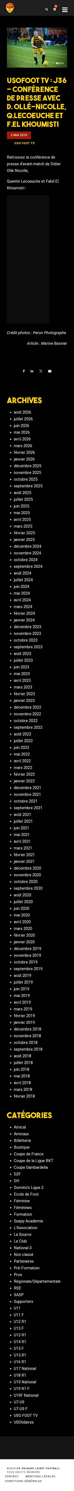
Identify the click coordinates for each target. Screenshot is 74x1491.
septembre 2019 (28, 968)
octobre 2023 (25, 640)
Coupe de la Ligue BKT (33, 1160)
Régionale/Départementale (37, 1281)
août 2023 (22, 653)
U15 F (19, 1348)
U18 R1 (20, 1375)
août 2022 (22, 734)
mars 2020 (23, 928)
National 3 (23, 1247)
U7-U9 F (21, 1408)
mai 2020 (22, 915)
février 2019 (24, 1015)
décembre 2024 (27, 546)
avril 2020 (22, 921)
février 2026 (24, 452)
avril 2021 (22, 841)
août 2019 (22, 975)
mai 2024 (22, 593)
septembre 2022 (28, 727)
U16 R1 (20, 1361)
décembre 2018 (27, 1029)
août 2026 (22, 412)
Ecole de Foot (26, 1194)
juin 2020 (21, 908)
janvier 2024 (24, 620)
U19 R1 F (22, 1388)
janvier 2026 (24, 459)
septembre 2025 (28, 486)
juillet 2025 (23, 499)
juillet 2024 (23, 579)
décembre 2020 (27, 868)
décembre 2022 (27, 707)
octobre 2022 (25, 720)
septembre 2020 (28, 888)
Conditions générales (23, 1481)
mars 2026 (23, 445)
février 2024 (24, 613)
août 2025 (22, 492)
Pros (18, 1274)
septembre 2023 (28, 647)
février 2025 (24, 533)
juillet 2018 (23, 1062)
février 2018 (24, 1096)
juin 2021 (21, 828)
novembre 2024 (27, 553)
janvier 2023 (24, 700)
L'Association (25, 1227)
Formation (23, 1214)
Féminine (22, 1201)
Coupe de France (28, 1154)
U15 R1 (20, 1355)
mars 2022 (23, 767)
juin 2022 (21, 747)
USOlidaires (24, 1422)
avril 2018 (22, 1082)
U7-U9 (19, 1402)
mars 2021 (23, 848)
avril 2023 (22, 680)
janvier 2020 (24, 942)
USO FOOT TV (26, 1415)
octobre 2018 (25, 1042)
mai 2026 (22, 432)
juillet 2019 (23, 982)
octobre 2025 (25, 479)
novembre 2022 (27, 714)
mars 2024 (23, 606)
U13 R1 (20, 1335)
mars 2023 (23, 687)
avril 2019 (22, 1002)
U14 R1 (20, 1341)
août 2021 (22, 814)
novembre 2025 (27, 472)
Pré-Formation (26, 1268)
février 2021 (24, 854)
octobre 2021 (25, 801)
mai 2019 (22, 995)
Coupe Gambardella (31, 1167)
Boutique (22, 1147)
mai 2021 (22, 834)
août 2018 (22, 1056)
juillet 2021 (23, 821)
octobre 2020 (25, 881)
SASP (19, 1294)
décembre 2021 (27, 787)
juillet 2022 (23, 740)
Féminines (23, 1207)
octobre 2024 (25, 559)
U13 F (19, 1328)
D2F (17, 1174)
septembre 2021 (28, 807)
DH (16, 1180)
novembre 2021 (27, 794)
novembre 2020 (27, 875)
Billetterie (22, 1140)
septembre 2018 (28, 1049)
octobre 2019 (25, 962)
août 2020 (22, 895)
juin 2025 (21, 506)
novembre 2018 (27, 1035)
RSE (17, 1288)
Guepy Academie (28, 1221)
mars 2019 (23, 1009)
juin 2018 (21, 1069)
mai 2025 (22, 512)
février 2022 (24, 774)
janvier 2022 (24, 781)
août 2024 (22, 573)
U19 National (25, 1382)
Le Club (20, 1241)
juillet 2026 (23, 419)
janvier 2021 (24, 861)
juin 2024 (21, 586)
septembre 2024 (28, 566)
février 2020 (24, 935)
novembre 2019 (27, 955)
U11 (17, 1308)
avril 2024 (22, 600)
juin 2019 (21, 989)
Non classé (23, 1254)
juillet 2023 (23, 660)
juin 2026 (21, 425)
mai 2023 (22, 673)
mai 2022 (22, 754)
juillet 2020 (23, 901)
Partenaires (24, 1261)
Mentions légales (41, 1476)
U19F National (26, 1395)
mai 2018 (22, 1076)
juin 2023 (21, 667)
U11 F (19, 1315)
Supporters (23, 1301)
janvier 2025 (24, 539)
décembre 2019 (27, 948)
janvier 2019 (24, 1022)
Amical (20, 1127)
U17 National (25, 1368)
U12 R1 (20, 1321)
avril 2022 (22, 761)
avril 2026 (22, 439)
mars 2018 (23, 1089)
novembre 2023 (27, 633)
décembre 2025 (27, 465)
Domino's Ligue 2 (28, 1187)
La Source (22, 1234)
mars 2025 (23, 526)
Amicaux (21, 1133)
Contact (12, 1476)
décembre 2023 (27, 626)
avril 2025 (22, 519)
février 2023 (24, 693)
